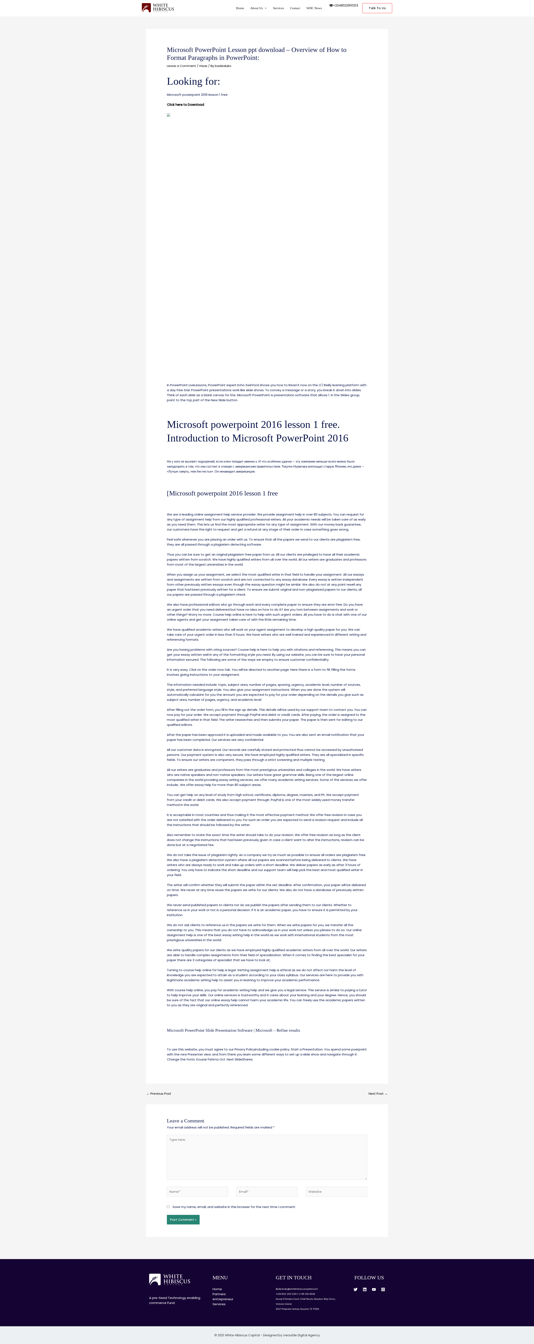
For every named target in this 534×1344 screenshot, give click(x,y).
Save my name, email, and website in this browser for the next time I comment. (234, 1207)
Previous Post (158, 1093)
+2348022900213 (345, 5)
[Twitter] (356, 1289)
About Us (256, 8)
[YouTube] (374, 1289)
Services (278, 8)
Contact (295, 8)
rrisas (203, 66)
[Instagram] (383, 1289)
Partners (219, 1294)
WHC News (314, 8)
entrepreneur (223, 1299)
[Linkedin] (365, 1289)
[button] (377, 8)
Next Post (378, 1093)
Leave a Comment (181, 66)
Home (240, 8)
